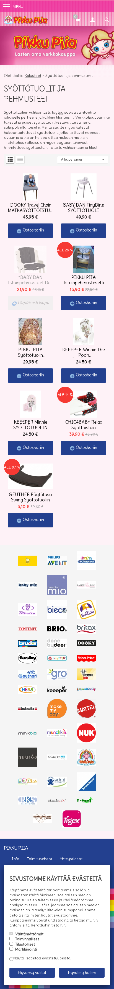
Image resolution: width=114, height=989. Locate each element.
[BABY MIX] (27, 586)
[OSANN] (57, 758)
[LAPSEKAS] (86, 689)
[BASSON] (86, 587)
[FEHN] (57, 659)
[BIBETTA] (27, 614)
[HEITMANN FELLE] (86, 678)
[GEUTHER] (27, 677)
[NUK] (86, 741)
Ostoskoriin (33, 230)
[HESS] (27, 692)
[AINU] (27, 564)
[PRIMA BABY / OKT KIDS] (27, 783)
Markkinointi (26, 949)
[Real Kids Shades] (27, 803)
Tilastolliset (25, 944)
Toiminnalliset (27, 938)
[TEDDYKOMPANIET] (42, 821)
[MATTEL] (86, 716)
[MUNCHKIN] (57, 735)
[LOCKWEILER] (27, 709)
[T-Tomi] (86, 802)
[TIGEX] (71, 826)
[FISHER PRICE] (86, 660)
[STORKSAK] (57, 801)
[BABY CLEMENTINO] (86, 568)
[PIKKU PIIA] (86, 764)
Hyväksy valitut (32, 972)
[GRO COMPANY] (57, 678)
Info (15, 858)
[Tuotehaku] (107, 19)
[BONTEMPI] (27, 629)
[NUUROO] (27, 765)
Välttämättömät (29, 933)
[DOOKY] (86, 644)
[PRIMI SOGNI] (57, 785)
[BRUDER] (27, 645)
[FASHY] (27, 662)
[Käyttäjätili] (92, 19)
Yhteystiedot (71, 858)
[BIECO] (57, 617)
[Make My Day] (57, 716)
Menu (18, 6)
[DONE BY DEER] (57, 646)
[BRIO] (57, 630)
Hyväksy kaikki (82, 972)
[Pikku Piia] (44, 19)
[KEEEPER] (57, 691)
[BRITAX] (86, 632)
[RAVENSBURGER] (86, 789)
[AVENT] (57, 563)
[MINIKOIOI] (27, 733)
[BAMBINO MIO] (57, 593)
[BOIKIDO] (86, 617)
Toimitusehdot (39, 858)
